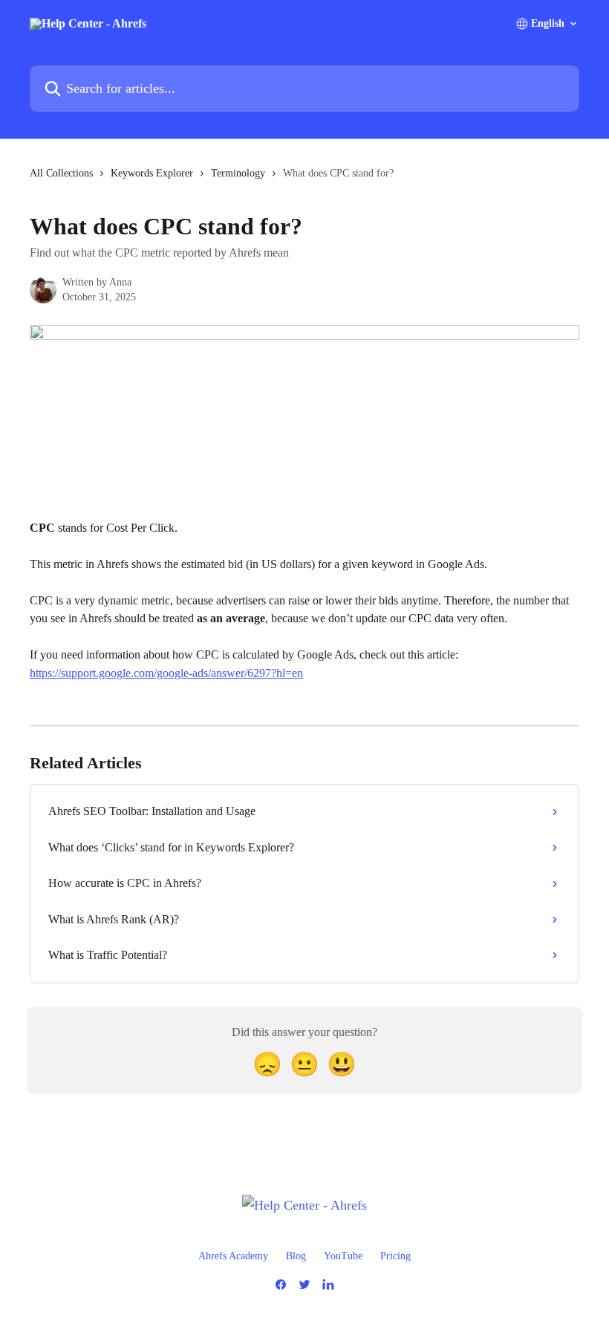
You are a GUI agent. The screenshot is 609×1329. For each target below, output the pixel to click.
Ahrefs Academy (233, 1256)
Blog (296, 1256)
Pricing (395, 1256)
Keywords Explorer (152, 173)
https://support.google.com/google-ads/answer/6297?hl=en (166, 673)
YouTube (343, 1256)
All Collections (61, 173)
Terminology (238, 173)
